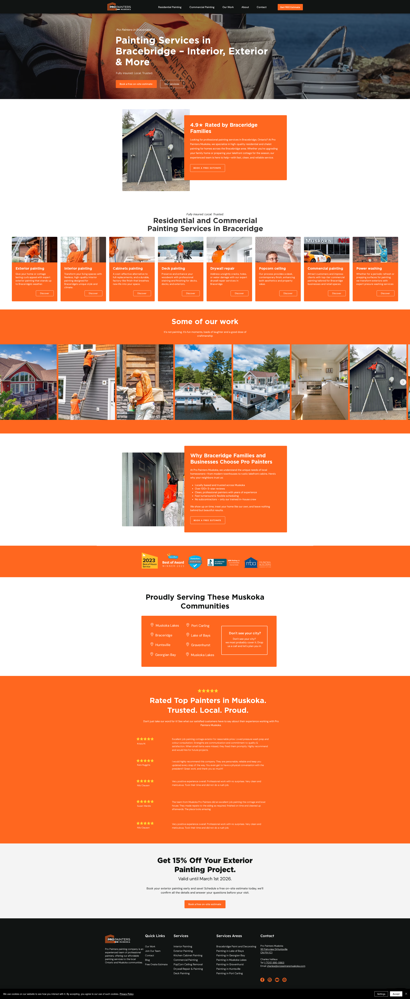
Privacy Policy (127, 993)
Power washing (369, 268)
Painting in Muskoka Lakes (231, 960)
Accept (396, 993)
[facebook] (262, 980)
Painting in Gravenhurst (230, 964)
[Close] (406, 993)
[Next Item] (403, 382)
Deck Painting (182, 973)
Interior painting (78, 268)
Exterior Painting (183, 951)
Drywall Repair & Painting (186, 969)
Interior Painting (183, 946)
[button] (168, 7)
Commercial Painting (186, 960)
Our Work (150, 946)
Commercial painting (325, 268)
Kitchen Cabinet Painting (186, 955)
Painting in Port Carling (229, 973)
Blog (147, 960)
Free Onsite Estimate (156, 964)
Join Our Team (152, 951)
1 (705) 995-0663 (274, 962)
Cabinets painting (128, 268)
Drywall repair (222, 268)
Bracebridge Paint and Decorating (236, 946)
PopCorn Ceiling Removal (186, 964)
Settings (381, 993)
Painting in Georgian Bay (230, 955)
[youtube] (277, 980)
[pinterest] (284, 980)
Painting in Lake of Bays (230, 951)
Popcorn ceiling (272, 268)
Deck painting (173, 268)
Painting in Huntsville (228, 969)
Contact (149, 955)
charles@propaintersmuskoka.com (286, 966)
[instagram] (270, 980)
